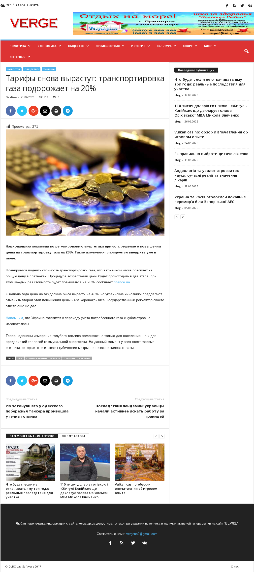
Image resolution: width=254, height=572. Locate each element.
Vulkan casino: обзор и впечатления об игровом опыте (136, 488)
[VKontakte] (250, 6)
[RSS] (235, 6)
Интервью (17, 57)
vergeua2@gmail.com (142, 534)
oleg (177, 95)
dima (14, 97)
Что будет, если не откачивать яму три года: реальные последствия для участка (29, 490)
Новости (13, 69)
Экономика (47, 46)
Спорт (188, 46)
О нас (235, 566)
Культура (164, 46)
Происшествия (108, 46)
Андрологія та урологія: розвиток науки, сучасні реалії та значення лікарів (206, 175)
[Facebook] (227, 6)
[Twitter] (242, 6)
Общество (76, 46)
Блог (208, 46)
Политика (17, 46)
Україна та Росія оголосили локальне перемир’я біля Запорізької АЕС (210, 199)
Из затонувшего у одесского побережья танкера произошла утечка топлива (37, 411)
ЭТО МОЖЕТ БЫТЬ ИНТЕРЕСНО (32, 436)
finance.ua (122, 282)
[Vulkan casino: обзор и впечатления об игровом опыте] (139, 462)
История (138, 46)
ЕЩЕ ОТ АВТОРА (73, 436)
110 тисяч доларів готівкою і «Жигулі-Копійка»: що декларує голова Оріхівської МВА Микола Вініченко (84, 490)
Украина (49, 69)
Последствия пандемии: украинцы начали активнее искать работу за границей (129, 411)
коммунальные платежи (43, 358)
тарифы (69, 358)
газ (20, 358)
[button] (246, 51)
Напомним (14, 318)
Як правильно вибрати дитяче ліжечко (211, 153)
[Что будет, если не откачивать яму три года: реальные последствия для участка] (30, 462)
